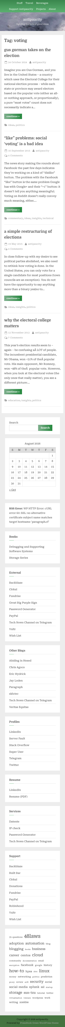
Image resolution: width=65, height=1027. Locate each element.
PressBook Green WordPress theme (39, 1023)
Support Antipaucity (21, 9)
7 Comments (15, 337)
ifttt (36, 972)
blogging (16, 949)
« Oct (12, 489)
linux (44, 971)
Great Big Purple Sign (23, 602)
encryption (14, 965)
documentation (30, 961)
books (27, 949)
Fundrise (15, 596)
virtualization (15, 998)
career (14, 955)
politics (20, 125)
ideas (11, 125)
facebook (27, 965)
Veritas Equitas (18, 707)
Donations (15, 886)
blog (48, 944)
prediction (46, 976)
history (48, 965)
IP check (14, 828)
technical (48, 218)
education (14, 400)
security (37, 982)
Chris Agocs (17, 667)
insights (36, 218)
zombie (24, 1002)
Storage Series (18, 557)
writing (13, 1002)
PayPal (13, 615)
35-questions (15, 937)
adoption (16, 943)
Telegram (15, 758)
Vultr (12, 629)
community (15, 961)
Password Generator (22, 609)
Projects (41, 9)
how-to (16, 971)
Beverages (42, 3)
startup (49, 987)
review (19, 982)
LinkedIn (15, 731)
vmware (27, 998)
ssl (42, 987)
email (41, 961)
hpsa (29, 971)
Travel (29, 3)
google (38, 965)
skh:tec (13, 693)
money (12, 977)
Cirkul (13, 589)
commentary (15, 218)
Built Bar (14, 873)
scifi (26, 982)
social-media (18, 987)
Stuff (19, 3)
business (38, 949)
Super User (16, 751)
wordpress (37, 998)
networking (24, 976)
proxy (12, 982)
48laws (32, 936)
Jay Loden (16, 680)
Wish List (15, 635)
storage (15, 993)
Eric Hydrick (17, 673)
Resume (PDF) (18, 796)
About (52, 9)
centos (25, 955)
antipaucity (32, 19)
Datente (14, 821)
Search (13, 422)
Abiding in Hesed (20, 660)
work (47, 998)
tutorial (41, 993)
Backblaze (15, 582)
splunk (34, 987)
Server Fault (17, 738)
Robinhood (16, 905)
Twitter (14, 765)
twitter (49, 993)
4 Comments (15, 155)
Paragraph (16, 687)
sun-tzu (30, 992)
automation (34, 943)
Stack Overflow (19, 745)
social (48, 982)
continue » (14, 117)
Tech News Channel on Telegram (30, 622)
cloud (37, 955)
